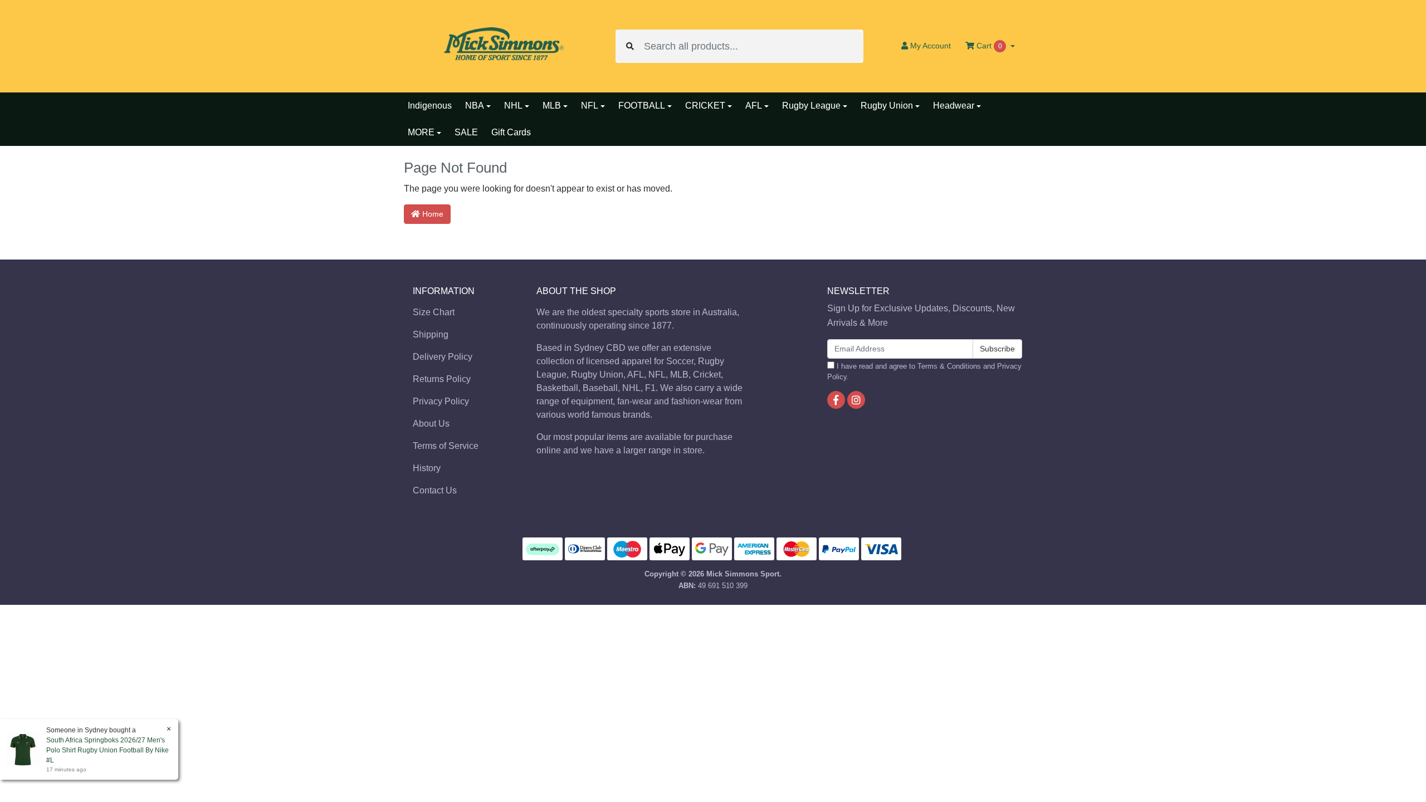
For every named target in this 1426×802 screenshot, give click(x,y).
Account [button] (930, 45)
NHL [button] (513, 105)
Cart (988, 45)
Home (431, 213)
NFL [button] (589, 105)
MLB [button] (552, 105)
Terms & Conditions (949, 366)
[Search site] (630, 46)
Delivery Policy (442, 356)
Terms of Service (445, 446)
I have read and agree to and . (924, 371)
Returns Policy (442, 379)
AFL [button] (753, 105)
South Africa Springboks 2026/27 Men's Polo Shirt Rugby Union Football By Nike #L (107, 750)
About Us (431, 423)
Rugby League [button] (811, 105)
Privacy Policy (441, 401)
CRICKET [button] (705, 105)
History (427, 468)
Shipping (430, 334)
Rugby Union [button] (887, 105)
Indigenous (430, 105)
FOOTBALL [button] (641, 105)
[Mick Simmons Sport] (501, 45)
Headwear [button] (953, 105)
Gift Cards (511, 132)
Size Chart (434, 312)
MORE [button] (421, 132)
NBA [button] (474, 105)
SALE (466, 132)
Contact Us (435, 490)
